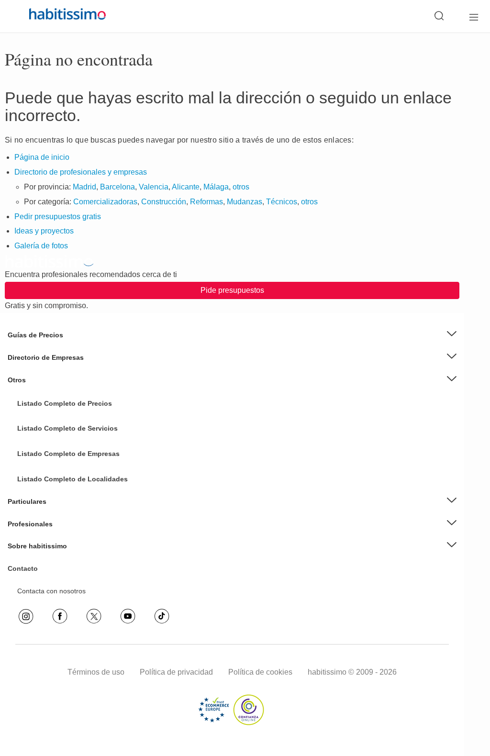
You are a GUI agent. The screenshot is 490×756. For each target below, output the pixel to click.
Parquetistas (36, 431)
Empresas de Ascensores (55, 372)
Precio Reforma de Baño (54, 350)
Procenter (32, 439)
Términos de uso (95, 672)
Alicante (186, 187)
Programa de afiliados (50, 590)
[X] (93, 616)
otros (241, 187)
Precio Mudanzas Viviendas (59, 379)
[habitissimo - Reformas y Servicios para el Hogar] (56, 16)
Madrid (84, 187)
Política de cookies (260, 672)
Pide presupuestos (232, 290)
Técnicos (281, 202)
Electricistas (35, 475)
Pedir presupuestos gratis (57, 216)
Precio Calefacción (45, 467)
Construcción (163, 202)
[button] (232, 335)
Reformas (206, 202)
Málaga (216, 187)
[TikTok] (161, 616)
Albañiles (31, 490)
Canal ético (34, 575)
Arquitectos (34, 505)
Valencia (153, 187)
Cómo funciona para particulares (66, 516)
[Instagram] (25, 616)
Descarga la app (42, 568)
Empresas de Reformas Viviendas (68, 416)
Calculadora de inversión (54, 583)
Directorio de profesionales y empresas (80, 172)
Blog (24, 395)
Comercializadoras (105, 202)
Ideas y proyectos (44, 231)
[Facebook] (59, 616)
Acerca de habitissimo (50, 561)
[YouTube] (127, 616)
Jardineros (33, 446)
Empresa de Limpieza (50, 387)
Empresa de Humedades (55, 401)
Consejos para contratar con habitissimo (78, 545)
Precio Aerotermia (44, 364)
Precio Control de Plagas (54, 482)
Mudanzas (244, 202)
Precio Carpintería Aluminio (58, 453)
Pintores (29, 461)
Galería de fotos (41, 246)
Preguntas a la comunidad (57, 409)
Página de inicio (41, 157)
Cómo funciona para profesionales (69, 538)
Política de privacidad (176, 672)
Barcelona (117, 187)
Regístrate (33, 530)
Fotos (25, 424)
